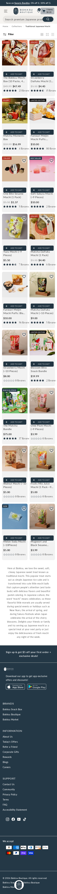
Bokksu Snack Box (12, 709)
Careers (7, 767)
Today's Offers (10, 741)
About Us (8, 736)
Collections (17, 26)
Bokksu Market (11, 719)
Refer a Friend (10, 746)
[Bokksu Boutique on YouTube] (19, 819)
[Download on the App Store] (15, 688)
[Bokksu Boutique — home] (22, 11)
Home (5, 26)
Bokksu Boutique (12, 714)
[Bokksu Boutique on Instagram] (7, 819)
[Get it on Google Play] (36, 688)
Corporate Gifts (11, 752)
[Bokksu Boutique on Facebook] (13, 819)
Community (9, 789)
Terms (6, 799)
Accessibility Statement (15, 809)
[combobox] (28, 19)
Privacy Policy (10, 794)
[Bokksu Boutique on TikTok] (24, 819)
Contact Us (8, 784)
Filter (10, 34)
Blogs (5, 762)
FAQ (5, 804)
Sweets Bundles (22, 3)
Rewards (7, 757)
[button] (24, 44)
